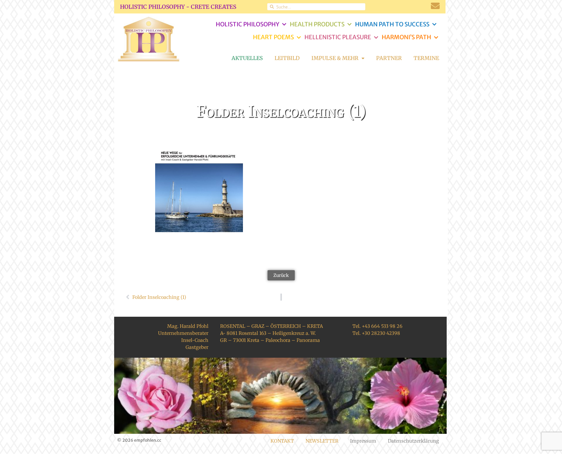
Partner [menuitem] (389, 58)
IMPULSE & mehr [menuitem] (335, 58)
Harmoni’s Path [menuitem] (406, 37)
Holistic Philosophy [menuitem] (247, 24)
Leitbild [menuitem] (287, 58)
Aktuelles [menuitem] (247, 58)
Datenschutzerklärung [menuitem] (413, 441)
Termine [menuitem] (426, 58)
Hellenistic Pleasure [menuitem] (337, 37)
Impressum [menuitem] (363, 441)
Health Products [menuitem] (317, 24)
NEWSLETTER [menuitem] (322, 441)
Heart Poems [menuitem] (273, 37)
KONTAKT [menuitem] (282, 441)
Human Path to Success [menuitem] (392, 24)
